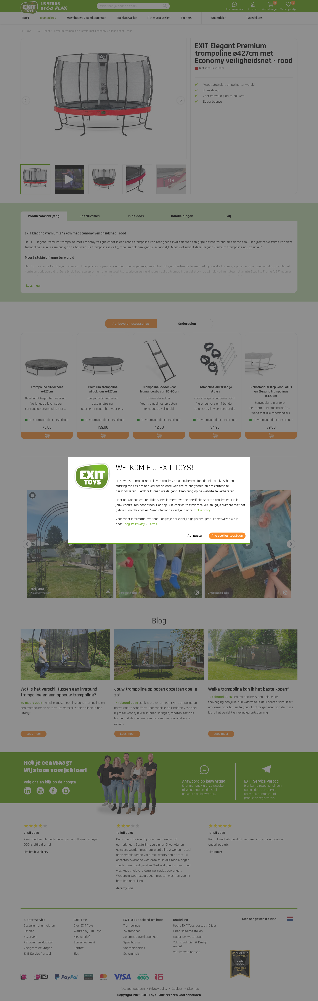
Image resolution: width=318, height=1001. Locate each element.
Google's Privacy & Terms (140, 524)
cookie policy (201, 510)
